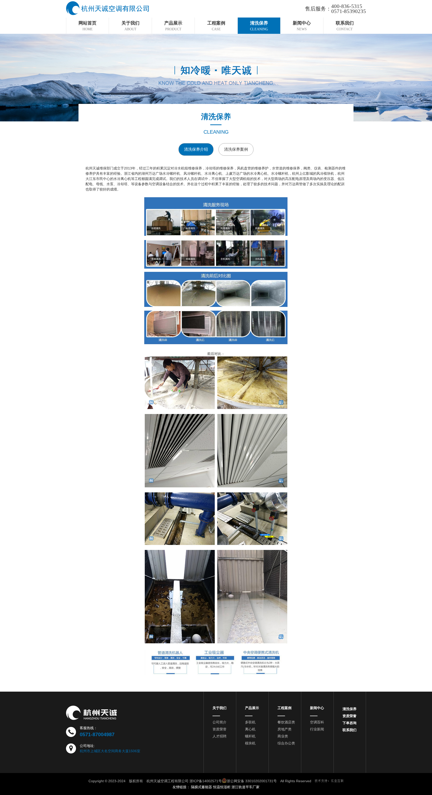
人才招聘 (219, 736)
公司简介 (219, 722)
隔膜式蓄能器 (201, 787)
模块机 (250, 743)
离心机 (250, 729)
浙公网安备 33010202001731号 (252, 781)
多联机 (250, 722)
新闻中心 (317, 708)
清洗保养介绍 (196, 149)
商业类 (283, 736)
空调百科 (317, 722)
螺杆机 (250, 736)
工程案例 (285, 708)
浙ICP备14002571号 (206, 781)
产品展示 (252, 708)
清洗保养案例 (236, 149)
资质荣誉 (219, 729)
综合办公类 (286, 743)
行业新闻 (317, 729)
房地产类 (285, 729)
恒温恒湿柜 (221, 787)
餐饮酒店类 (286, 722)
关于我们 (219, 708)
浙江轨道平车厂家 (246, 787)
